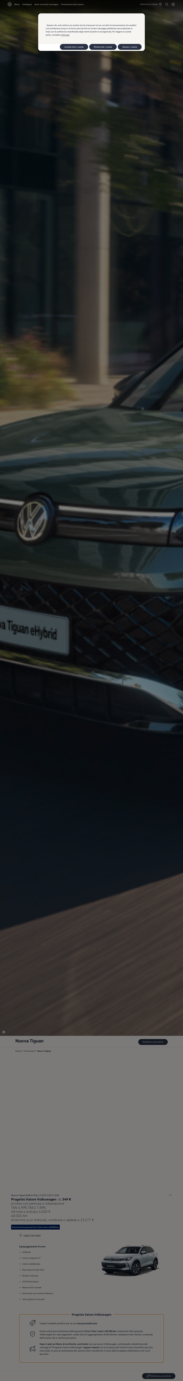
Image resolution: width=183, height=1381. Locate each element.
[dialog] (91, 690)
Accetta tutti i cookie (74, 47)
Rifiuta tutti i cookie (103, 47)
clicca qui (65, 34)
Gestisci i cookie (129, 47)
